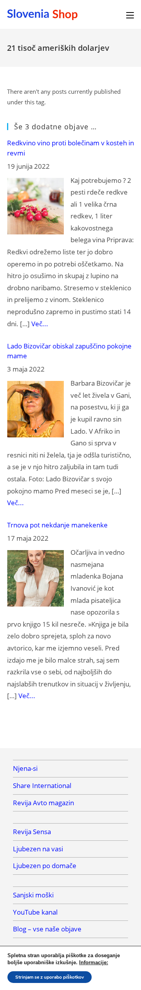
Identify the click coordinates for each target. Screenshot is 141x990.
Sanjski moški (33, 894)
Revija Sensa (32, 831)
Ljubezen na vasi (38, 848)
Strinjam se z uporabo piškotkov (49, 977)
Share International (42, 785)
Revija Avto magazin (43, 802)
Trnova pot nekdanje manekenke (57, 524)
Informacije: (93, 962)
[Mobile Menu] (130, 14)
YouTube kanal (35, 912)
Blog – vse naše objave (47, 928)
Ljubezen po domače (44, 865)
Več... (39, 323)
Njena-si (25, 768)
